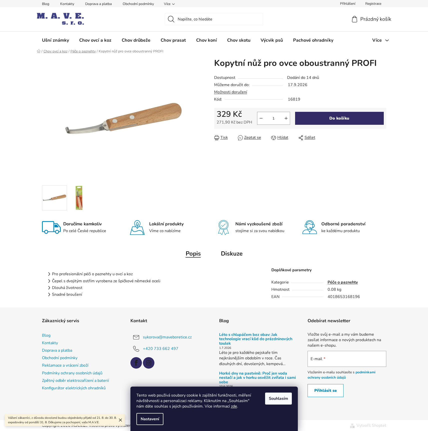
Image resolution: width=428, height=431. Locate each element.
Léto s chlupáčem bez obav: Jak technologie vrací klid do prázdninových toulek (255, 339)
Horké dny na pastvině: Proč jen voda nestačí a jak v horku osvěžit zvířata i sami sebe (257, 378)
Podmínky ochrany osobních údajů (72, 373)
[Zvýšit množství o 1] (286, 118)
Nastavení (150, 419)
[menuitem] (55, 40)
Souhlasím (278, 398)
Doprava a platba (98, 3)
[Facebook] (136, 363)
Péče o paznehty (343, 282)
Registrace (373, 3)
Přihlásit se (325, 390)
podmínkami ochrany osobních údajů (342, 375)
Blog (45, 3)
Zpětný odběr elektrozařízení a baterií (75, 380)
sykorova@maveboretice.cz (167, 337)
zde (234, 406)
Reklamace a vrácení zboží (65, 365)
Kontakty (67, 3)
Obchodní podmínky (138, 3)
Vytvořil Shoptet (371, 425)
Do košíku (339, 118)
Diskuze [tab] (232, 254)
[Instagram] (148, 363)
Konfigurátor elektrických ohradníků (74, 388)
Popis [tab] (193, 254)
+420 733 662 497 (160, 348)
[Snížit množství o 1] (261, 118)
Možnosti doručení (230, 92)
